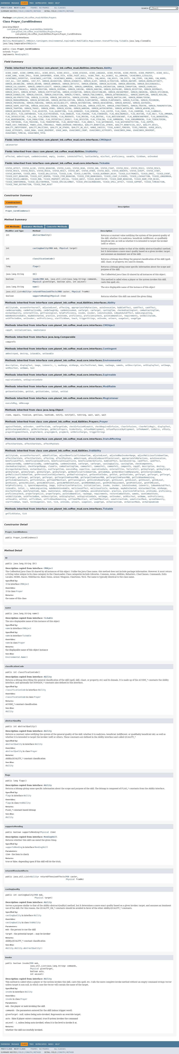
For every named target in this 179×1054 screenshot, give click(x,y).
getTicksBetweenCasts (16, 480)
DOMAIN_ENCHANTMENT (118, 92)
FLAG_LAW (31, 116)
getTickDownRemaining (143, 477)
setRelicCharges (78, 432)
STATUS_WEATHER (13, 174)
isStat (54, 391)
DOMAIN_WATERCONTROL (102, 108)
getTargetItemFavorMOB (66, 477)
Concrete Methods (57, 226)
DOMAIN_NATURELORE (39, 100)
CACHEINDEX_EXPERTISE (16, 78)
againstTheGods (13, 426)
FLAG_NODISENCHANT (115, 116)
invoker (61, 156)
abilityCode (11, 307)
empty (52, 156)
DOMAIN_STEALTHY (96, 106)
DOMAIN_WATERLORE (124, 108)
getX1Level (117, 480)
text (32, 368)
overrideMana (81, 491)
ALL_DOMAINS (121, 75)
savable (130, 156)
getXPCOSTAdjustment (113, 483)
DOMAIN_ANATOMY (128, 81)
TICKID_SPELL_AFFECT (113, 182)
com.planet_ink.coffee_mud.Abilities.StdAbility (30, 29)
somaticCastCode (119, 499)
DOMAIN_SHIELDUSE (40, 106)
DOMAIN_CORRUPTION (126, 86)
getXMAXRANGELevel (91, 483)
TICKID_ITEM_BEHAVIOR (63, 176)
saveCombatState (149, 494)
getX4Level (157, 480)
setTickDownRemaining (54, 499)
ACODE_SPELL (25, 75)
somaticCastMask (138, 499)
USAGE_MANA (30, 130)
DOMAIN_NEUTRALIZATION (63, 100)
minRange (73, 365)
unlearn (112, 318)
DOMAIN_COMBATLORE (63, 86)
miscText (105, 156)
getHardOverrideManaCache (125, 472)
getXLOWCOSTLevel (46, 483)
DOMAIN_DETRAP (28, 92)
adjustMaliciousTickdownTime (152, 455)
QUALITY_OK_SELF (79, 127)
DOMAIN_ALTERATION (108, 81)
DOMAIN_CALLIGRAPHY (15, 86)
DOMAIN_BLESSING (107, 84)
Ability (7, 41)
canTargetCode (59, 426)
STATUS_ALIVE (29, 168)
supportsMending (41, 296)
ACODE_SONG (11, 75)
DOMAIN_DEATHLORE (113, 89)
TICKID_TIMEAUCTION (154, 182)
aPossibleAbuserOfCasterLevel (104, 458)
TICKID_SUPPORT (134, 182)
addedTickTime (49, 455)
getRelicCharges (39, 429)
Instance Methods (33, 226)
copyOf (8, 330)
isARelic (155, 429)
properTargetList (34, 494)
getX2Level (130, 480)
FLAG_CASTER (107, 111)
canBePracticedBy (32, 310)
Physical (63, 248)
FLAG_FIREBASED (99, 114)
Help (57, 3)
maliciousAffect (79, 488)
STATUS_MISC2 (137, 168)
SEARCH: (145, 8)
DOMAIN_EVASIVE (34, 95)
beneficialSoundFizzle (37, 461)
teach (74, 318)
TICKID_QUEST (78, 179)
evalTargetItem (56, 469)
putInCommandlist (113, 316)
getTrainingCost (48, 313)
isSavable (35, 353)
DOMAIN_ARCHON (34, 84)
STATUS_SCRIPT (137, 171)
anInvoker (28, 426)
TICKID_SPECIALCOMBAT (62, 182)
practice (50, 316)
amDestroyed (23, 156)
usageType (136, 318)
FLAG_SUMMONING (115, 119)
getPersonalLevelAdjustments (50, 474)
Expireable (70, 41)
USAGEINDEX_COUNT (78, 130)
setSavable (48, 353)
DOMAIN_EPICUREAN (159, 92)
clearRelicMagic (147, 426)
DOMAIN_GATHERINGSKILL (117, 95)
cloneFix (52, 466)
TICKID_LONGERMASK (161, 176)
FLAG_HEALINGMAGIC (119, 114)
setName (24, 368)
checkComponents (143, 464)
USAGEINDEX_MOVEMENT (143, 130)
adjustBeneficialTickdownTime (74, 455)
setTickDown (35, 499)
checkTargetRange (37, 466)
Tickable (123, 41)
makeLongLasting (143, 313)
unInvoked (153, 156)
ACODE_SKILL (162, 73)
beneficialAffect (14, 461)
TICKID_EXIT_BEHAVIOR (16, 176)
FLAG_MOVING (82, 116)
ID (34, 274)
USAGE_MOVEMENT (46, 130)
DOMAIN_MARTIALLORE (116, 97)
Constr (28, 11)
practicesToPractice (133, 491)
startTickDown (62, 318)
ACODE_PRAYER (129, 73)
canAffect (138, 307)
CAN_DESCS (112, 78)
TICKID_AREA (29, 174)
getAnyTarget (147, 469)
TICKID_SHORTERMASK (15, 182)
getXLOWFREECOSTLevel (68, 483)
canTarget (83, 310)
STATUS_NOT (73, 171)
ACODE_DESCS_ (63, 73)
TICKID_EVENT (163, 174)
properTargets (53, 494)
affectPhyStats (51, 444)
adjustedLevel (49, 307)
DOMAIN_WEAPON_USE (144, 108)
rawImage (109, 365)
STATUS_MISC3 (153, 168)
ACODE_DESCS (48, 73)
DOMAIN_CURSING (76, 89)
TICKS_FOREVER (139, 127)
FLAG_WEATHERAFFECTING (127, 122)
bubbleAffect (124, 307)
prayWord (63, 432)
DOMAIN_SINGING (59, 106)
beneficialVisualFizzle (63, 461)
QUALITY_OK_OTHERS (59, 127)
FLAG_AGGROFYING (57, 111)
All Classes (60, 8)
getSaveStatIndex (14, 391)
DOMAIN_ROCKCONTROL (103, 103)
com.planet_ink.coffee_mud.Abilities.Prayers (34, 17)
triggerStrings (87, 318)
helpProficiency (67, 313)
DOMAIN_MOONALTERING (139, 97)
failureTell (132, 469)
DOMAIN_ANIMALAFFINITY (150, 81)
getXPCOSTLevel (134, 483)
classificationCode (43, 259)
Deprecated (40, 3)
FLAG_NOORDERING (159, 116)
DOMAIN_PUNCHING (35, 103)
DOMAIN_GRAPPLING (140, 95)
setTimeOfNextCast (77, 499)
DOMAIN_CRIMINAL (57, 89)
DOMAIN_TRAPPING (13, 108)
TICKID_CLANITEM (82, 174)
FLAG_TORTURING (13, 122)
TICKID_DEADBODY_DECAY (104, 174)
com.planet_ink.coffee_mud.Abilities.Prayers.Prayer (36, 32)
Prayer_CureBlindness (16, 211)
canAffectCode (43, 426)
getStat (29, 391)
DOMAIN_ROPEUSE (123, 103)
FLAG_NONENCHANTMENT (138, 116)
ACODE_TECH (59, 75)
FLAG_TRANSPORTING (49, 122)
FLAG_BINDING (91, 111)
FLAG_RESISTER (81, 119)
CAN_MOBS (148, 78)
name (35, 287)
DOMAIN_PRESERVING (14, 103)
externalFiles (30, 313)
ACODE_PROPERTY (146, 73)
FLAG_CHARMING (136, 111)
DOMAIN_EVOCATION (54, 95)
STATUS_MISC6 (43, 171)
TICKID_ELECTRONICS (128, 174)
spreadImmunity (156, 499)
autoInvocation (107, 307)
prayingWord (51, 432)
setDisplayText (151, 365)
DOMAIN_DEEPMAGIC (153, 89)
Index (50, 3)
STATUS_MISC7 (59, 171)
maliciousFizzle (98, 488)
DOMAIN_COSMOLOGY (147, 86)
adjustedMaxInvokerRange (122, 455)
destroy (24, 353)
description (11, 365)
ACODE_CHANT (11, 73)
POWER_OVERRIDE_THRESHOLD (69, 125)
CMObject (30, 41)
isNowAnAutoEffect (123, 313)
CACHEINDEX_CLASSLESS (141, 75)
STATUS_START (153, 171)
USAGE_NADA (61, 130)
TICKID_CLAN (65, 174)
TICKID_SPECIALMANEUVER (88, 182)
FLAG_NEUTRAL (97, 116)
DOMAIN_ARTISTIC (71, 84)
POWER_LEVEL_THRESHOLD (42, 125)
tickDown (140, 156)
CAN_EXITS (125, 78)
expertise (84, 469)
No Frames (44, 8)
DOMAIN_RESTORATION (80, 103)
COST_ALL (9, 81)
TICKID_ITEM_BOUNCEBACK (89, 176)
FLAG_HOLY (151, 114)
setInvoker (29, 318)
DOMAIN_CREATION (38, 89)
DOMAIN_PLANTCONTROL (87, 100)
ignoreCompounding (37, 485)
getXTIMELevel (151, 483)
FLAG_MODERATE (66, 116)
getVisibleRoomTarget (98, 480)
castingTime (109, 310)
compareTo (126, 466)
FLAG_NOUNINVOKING (14, 119)
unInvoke (101, 318)
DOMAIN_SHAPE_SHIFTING (17, 106)
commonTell (86, 466)
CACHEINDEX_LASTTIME (40, 78)
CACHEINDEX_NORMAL (63, 78)
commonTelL (99, 466)
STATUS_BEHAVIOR (46, 168)
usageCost (123, 318)
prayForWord (36, 432)
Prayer (15, 52)
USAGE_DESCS (155, 127)
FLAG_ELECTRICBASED (48, 114)
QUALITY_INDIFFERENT (16, 127)
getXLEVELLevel (27, 483)
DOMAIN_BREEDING (126, 84)
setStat (64, 391)
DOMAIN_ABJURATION (51, 81)
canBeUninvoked (39, 156)
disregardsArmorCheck (16, 469)
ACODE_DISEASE (80, 73)
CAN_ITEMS (137, 78)
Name (100, 365)
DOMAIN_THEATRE (138, 106)
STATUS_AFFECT (12, 168)
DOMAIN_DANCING (94, 89)
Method (37, 11)
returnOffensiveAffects (45, 291)
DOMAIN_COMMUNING (84, 86)
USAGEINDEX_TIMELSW (15, 133)
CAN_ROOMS (160, 78)
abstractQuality (41, 235)
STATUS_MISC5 (28, 171)
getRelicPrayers (58, 429)
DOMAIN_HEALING (159, 95)
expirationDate (13, 380)
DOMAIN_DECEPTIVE (133, 89)
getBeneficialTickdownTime (82, 472)
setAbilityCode (147, 316)
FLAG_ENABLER (67, 114)
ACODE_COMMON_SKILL (30, 73)
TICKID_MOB (35, 179)
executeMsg (11, 403)
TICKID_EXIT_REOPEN (40, 176)
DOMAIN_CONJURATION (105, 86)
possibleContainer (99, 491)
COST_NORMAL (23, 81)
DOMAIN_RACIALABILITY (57, 103)
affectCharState (13, 444)
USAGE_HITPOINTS (13, 130)
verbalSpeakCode (150, 502)
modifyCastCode (31, 491)
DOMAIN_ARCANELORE (14, 84)
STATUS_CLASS (63, 168)
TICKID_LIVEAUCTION (140, 176)
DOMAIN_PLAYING (131, 100)
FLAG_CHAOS (120, 111)
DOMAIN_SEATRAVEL (142, 103)
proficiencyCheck (93, 316)
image (37, 365)
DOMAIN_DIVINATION (72, 92)
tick (56, 502)
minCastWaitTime (147, 488)
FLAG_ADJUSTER (39, 111)
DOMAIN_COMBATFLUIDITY (39, 86)
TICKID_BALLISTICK (47, 174)
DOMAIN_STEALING (77, 106)
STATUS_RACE (103, 171)
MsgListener (95, 41)
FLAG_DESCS (11, 114)
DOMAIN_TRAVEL (31, 108)
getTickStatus (37, 480)
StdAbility (91, 151)
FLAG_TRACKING (30, 122)
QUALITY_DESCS (150, 125)
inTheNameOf (142, 429)
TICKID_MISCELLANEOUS (16, 179)
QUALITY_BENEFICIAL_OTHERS (99, 125)
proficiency (118, 156)
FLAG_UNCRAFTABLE (70, 122)
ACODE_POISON (114, 73)
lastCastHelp (91, 156)
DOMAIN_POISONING (150, 100)
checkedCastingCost (127, 310)
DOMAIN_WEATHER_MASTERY (17, 111)
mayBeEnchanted (35, 316)
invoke (36, 279)
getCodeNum (103, 472)
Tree (31, 3)
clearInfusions (128, 426)
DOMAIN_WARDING (81, 108)
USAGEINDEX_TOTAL (37, 133)
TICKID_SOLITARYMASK (38, 182)
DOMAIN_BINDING (89, 84)
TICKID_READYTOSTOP (97, 179)
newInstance (39, 330)
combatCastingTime (149, 310)
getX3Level (144, 480)
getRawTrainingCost (77, 474)
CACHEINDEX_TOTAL (84, 78)
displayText (26, 365)
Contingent (42, 41)
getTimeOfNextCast (56, 480)
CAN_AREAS (100, 78)
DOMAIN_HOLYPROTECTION (17, 97)
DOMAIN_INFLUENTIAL (60, 97)
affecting (64, 307)
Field (20, 11)
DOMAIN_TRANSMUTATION (160, 106)
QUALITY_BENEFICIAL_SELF (128, 125)
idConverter (11, 145)
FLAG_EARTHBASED (27, 114)
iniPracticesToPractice (69, 485)
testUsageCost (37, 502)
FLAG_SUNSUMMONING (134, 119)
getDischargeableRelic (17, 429)
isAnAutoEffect (75, 156)
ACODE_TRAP (93, 75)
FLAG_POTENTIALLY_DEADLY (58, 119)
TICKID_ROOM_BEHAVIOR (120, 179)
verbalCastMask (132, 502)
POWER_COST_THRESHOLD (16, 125)
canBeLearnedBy (13, 310)
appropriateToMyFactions (84, 307)
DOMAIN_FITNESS (72, 95)
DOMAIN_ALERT (90, 81)
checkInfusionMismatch (81, 426)
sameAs (119, 365)
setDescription (133, 365)
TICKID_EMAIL (147, 174)
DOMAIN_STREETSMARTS (118, 106)
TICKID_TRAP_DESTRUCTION (18, 184)
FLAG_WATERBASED (104, 122)
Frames (34, 8)
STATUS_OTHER (88, 171)
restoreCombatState (119, 494)
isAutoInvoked (104, 313)
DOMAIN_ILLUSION (39, 97)
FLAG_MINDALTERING (47, 116)
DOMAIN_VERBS (48, 108)
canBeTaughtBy (50, 310)
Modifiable (82, 41)
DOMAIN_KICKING (80, 97)
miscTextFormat (88, 365)
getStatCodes (42, 391)
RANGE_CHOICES (97, 127)
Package (15, 3)
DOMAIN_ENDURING (139, 92)
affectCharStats (32, 444)
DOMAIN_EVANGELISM (14, 95)
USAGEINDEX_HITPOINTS (100, 130)
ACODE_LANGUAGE (97, 73)
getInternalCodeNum (151, 472)
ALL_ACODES (107, 75)
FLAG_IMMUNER (165, 114)
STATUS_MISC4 (12, 171)
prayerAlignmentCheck (16, 432)
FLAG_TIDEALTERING (155, 119)
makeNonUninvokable (15, 316)
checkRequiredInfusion (106, 426)
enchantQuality (13, 313)
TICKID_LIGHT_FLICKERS (115, 176)
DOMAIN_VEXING (64, 108)
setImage (165, 365)
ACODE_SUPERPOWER (42, 75)
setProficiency (44, 318)
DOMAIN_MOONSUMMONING (16, 100)
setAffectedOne (13, 318)
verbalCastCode (114, 502)
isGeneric (47, 365)
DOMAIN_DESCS (12, 92)
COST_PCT (35, 81)
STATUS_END (92, 168)
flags (35, 266)
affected (9, 156)
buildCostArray (127, 461)
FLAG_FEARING (82, 114)
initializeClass (22, 330)
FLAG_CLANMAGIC (153, 111)
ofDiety (166, 429)
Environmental (56, 41)
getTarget (140, 474)
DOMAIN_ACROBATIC (73, 81)
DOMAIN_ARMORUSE (51, 84)
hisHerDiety (75, 429)
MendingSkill (18, 41)
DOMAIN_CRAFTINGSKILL (16, 89)
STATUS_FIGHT (107, 168)
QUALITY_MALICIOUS (38, 127)
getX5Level (11, 483)
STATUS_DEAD (79, 168)
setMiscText (11, 368)
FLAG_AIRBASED (75, 111)
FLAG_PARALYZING (35, 119)
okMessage (24, 403)
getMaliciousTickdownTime (18, 474)
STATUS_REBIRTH (119, 171)
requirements (130, 316)
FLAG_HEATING (137, 114)
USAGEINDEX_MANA (122, 130)
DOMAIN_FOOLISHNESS (93, 95)
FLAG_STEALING (97, 119)
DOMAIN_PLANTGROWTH (111, 100)
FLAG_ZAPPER (147, 122)
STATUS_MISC (122, 168)
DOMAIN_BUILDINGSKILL (148, 84)
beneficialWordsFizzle (90, 461)
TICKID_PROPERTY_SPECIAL (56, 179)
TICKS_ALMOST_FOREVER (118, 127)
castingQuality (40, 248)
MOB (51, 248)
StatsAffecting (110, 41)
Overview (5, 3)
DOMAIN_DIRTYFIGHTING (49, 92)
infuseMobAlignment (94, 429)
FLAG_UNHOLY (88, 122)
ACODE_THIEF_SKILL (76, 75)
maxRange (62, 365)
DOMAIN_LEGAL (97, 97)
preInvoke (62, 316)
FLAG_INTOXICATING (14, 116)
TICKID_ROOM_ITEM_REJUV (146, 179)
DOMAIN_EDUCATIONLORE (95, 92)
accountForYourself (30, 307)
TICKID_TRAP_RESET (42, 184)
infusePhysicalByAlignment (120, 429)
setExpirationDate (32, 380)
